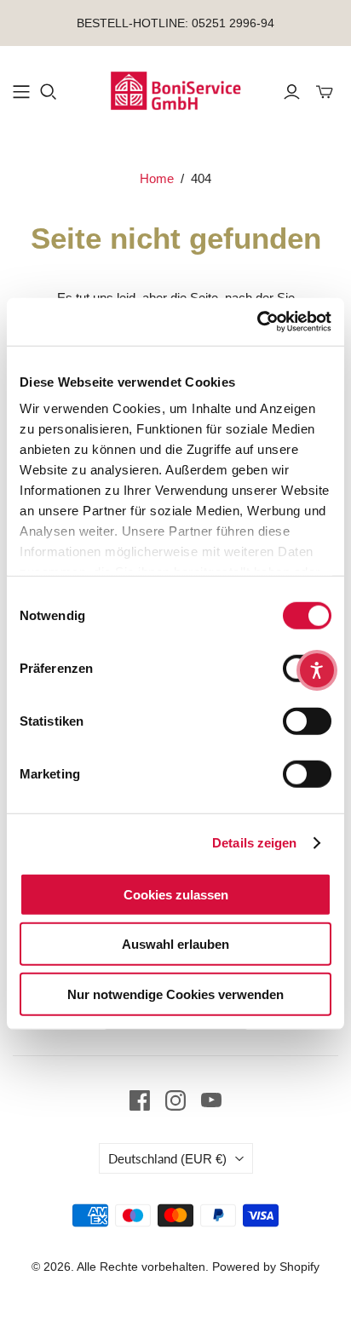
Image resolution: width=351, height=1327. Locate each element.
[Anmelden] (292, 92)
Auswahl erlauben (175, 944)
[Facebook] (139, 1100)
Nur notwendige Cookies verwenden (175, 993)
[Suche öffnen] (48, 92)
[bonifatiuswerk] (175, 89)
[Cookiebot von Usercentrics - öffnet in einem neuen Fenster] (256, 322)
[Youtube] (211, 1100)
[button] (316, 670)
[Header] (21, 92)
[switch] (307, 720)
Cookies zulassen (176, 894)
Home (157, 178)
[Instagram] (175, 1100)
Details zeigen (254, 843)
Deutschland (167, 1158)
